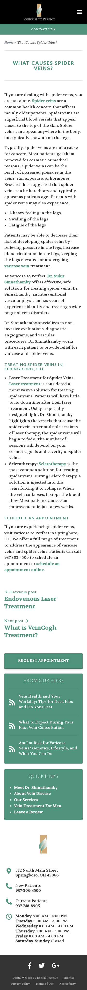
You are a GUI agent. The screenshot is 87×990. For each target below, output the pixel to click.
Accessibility (67, 984)
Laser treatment (24, 383)
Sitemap (69, 978)
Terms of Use (45, 984)
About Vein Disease (32, 793)
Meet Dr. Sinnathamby (36, 787)
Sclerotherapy (52, 463)
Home (9, 42)
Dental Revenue (47, 978)
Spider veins (44, 100)
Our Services (26, 799)
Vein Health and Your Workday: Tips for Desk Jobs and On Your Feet (46, 702)
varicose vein (16, 265)
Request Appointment (43, 660)
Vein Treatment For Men (37, 805)
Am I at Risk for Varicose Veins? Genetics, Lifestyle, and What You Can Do (48, 748)
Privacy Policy (20, 984)
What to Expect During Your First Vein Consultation (46, 725)
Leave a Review (28, 811)
